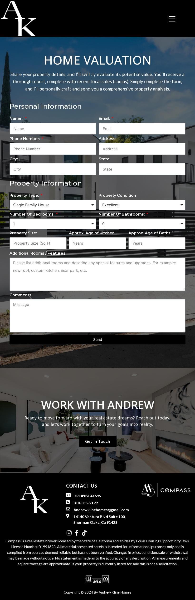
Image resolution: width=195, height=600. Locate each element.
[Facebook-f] (76, 533)
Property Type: (25, 196)
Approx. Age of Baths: (149, 233)
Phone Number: (25, 139)
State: (105, 159)
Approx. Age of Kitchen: (92, 233)
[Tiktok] (84, 533)
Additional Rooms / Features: (38, 254)
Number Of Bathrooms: (122, 214)
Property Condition (117, 196)
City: (14, 159)
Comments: (21, 295)
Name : (17, 119)
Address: (107, 139)
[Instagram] (69, 533)
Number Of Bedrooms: (32, 214)
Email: (105, 119)
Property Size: (23, 233)
